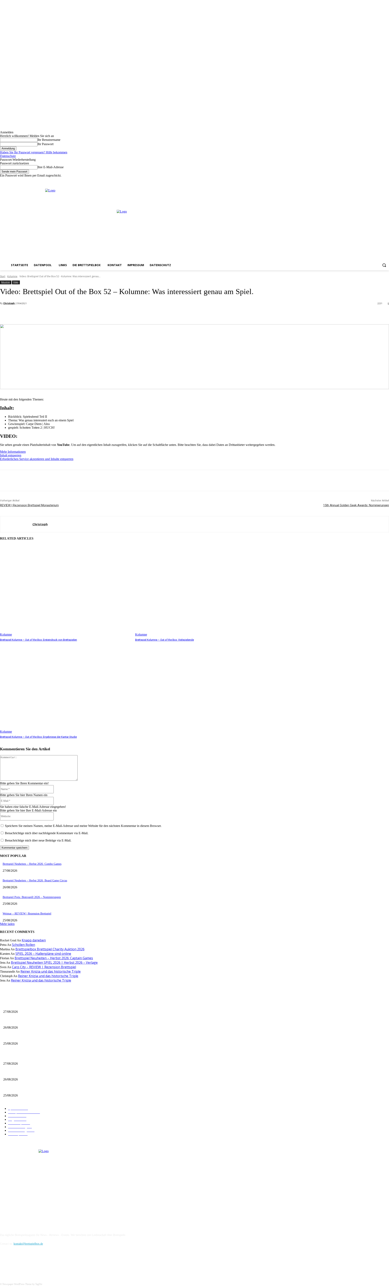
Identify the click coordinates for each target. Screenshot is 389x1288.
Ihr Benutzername (48, 139)
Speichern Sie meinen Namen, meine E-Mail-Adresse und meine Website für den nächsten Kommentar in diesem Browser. (83, 826)
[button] (384, 265)
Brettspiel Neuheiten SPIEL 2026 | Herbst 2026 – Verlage (54, 962)
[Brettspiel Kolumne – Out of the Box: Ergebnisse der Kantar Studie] (65, 688)
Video (15, 282)
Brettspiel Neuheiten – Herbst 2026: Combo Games (32, 863)
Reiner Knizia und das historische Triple (50, 971)
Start (2, 276)
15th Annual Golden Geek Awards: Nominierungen (356, 505)
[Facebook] (370, 180)
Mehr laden (7, 924)
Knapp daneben (34, 940)
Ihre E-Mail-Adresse (50, 167)
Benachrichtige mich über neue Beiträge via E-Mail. (38, 840)
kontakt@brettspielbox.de (28, 1243)
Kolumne (12, 276)
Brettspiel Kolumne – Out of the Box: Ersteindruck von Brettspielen (38, 639)
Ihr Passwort (45, 144)
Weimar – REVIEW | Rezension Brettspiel (27, 913)
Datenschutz (8, 156)
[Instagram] (375, 180)
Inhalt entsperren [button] (10, 455)
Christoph (9, 303)
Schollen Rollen (23, 944)
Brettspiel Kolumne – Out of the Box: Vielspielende (164, 639)
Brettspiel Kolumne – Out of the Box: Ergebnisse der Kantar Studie (38, 736)
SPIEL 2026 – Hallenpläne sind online (43, 953)
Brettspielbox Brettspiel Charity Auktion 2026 (49, 949)
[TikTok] (25, 1262)
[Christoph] (16, 524)
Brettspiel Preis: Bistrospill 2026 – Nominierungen (32, 897)
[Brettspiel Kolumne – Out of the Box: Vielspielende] (200, 590)
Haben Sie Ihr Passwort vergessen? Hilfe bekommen (33, 152)
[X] (381, 180)
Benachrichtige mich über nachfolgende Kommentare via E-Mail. (46, 833)
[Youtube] (386, 180)
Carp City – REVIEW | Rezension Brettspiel (44, 967)
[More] (90, 314)
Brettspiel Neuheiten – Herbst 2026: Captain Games (54, 958)
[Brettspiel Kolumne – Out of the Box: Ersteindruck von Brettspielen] (65, 590)
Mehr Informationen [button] (13, 451)
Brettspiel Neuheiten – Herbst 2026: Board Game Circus (35, 880)
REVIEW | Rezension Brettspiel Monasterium (29, 505)
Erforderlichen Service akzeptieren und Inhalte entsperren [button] (36, 459)
